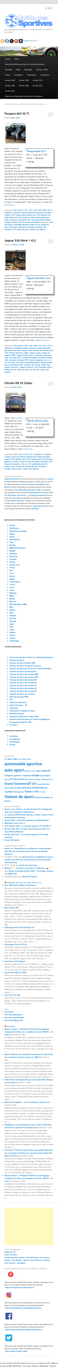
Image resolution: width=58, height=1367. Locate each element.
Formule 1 (13, 725)
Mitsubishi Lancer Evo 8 (14, 823)
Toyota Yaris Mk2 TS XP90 (15, 972)
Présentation (31, 75)
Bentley (12, 545)
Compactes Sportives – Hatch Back (24, 716)
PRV (44, 227)
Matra (11, 595)
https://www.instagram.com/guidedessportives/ (23, 1308)
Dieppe (6, 779)
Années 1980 (10, 85)
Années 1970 (37, 80)
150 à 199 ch (18, 345)
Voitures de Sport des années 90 (22, 691)
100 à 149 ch (18, 210)
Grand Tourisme (15, 784)
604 (51, 222)
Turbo (28, 791)
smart (11, 629)
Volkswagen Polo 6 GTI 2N (15, 944)
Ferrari (23, 484)
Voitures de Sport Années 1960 (22, 663)
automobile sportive (20, 224)
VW (52, 797)
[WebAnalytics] (9, 1207)
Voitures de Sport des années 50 (22, 680)
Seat (11, 626)
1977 (26, 210)
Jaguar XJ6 (45, 365)
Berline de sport (17, 365)
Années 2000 (37, 85)
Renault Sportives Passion (14, 1257)
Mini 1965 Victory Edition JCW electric (20, 885)
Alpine (12, 536)
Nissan (12, 610)
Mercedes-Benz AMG (18, 604)
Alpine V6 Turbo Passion (32, 1260)
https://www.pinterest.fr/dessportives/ (19, 1287)
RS (15, 792)
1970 (40, 345)
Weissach (7, 801)
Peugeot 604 (16, 222)
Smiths (7, 369)
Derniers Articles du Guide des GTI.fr (24, 883)
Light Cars (13, 708)
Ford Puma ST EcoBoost (14, 961)
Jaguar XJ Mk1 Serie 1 (25, 355)
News (18, 69)
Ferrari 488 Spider (11, 840)
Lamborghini (39, 484)
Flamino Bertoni (31, 466)
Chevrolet (13, 556)
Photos (7, 75)
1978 (35, 210)
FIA (22, 779)
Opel (11, 612)
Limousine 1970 (24, 220)
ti (12, 229)
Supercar (20, 792)
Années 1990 (24, 85)
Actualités (8, 69)
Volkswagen (14, 640)
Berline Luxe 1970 (33, 215)
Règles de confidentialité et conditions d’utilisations (23, 96)
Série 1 (50, 367)
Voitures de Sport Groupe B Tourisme (25, 665)
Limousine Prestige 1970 (18, 360)
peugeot (32, 227)
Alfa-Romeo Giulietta (18, 531)
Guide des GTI (9, 1252)
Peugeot (47, 220)
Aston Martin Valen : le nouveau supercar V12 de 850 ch (27, 826)
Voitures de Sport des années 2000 (23, 674)
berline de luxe (34, 224)
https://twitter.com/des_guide (16, 1351)
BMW (21, 490)
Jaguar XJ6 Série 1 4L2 (20, 240)
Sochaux (7, 229)
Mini (11, 607)
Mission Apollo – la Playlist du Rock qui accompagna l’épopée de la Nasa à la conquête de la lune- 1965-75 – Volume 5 (28, 1032)
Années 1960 (24, 80)
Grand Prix (49, 779)
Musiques (11, 1026)
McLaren (13, 601)
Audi (38, 490)
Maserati (12, 593)
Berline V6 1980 (28, 217)
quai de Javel (17, 469)
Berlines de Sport (16, 713)
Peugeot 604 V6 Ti (30, 40)
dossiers (35, 508)
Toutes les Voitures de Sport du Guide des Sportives (31, 657)
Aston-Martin (14, 539)
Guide (16, 59)
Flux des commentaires (14, 1017)
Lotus (16, 490)
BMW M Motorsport (17, 548)
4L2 (5, 362)
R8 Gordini (12, 495)
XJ (31, 369)
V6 (23, 222)
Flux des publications (13, 1014)
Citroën (17, 446)
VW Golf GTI (21, 495)
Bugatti (12, 550)
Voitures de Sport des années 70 (22, 685)
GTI (10, 699)
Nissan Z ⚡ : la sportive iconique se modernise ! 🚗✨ (27, 868)
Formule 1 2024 (42, 69)
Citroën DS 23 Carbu (18, 383)
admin (7, 848)
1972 (49, 345)
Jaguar (32, 353)
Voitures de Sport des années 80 (22, 688)
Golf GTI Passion (32, 1257)
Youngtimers (44, 75)
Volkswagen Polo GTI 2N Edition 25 (19, 927)
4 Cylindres (37, 454)
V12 (40, 792)
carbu (13, 466)
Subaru (12, 632)
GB (33, 365)
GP (43, 779)
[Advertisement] (29, 1226)
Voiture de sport (23, 229)
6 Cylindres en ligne (20, 348)
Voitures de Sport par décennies (22, 671)
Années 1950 (10, 80)
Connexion (8, 1011)
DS (23, 466)
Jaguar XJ (46, 353)
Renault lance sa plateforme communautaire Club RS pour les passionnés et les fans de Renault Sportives (27, 851)
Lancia (12, 584)
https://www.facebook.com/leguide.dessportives (23, 1329)
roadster (8, 791)
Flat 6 (26, 779)
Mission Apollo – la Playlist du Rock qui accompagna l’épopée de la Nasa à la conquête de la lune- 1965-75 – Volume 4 (28, 1178)
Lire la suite (10, 205)
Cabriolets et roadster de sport (22, 710)
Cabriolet (45, 770)
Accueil (7, 59)
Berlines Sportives (42, 217)
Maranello (45, 784)
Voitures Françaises (32, 222)
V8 (36, 791)
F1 (11, 779)
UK (15, 369)
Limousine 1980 (37, 220)
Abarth (12, 525)
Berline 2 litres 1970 (23, 459)
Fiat (11, 570)
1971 (44, 345)
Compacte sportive (12, 775)
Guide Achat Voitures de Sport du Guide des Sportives (25, 64)
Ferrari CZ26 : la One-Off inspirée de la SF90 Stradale (26, 820)
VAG (43, 792)
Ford (11, 573)
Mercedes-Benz (29, 490)
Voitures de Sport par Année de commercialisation (30, 668)
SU (12, 369)
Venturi (12, 638)
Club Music (21, 1263)
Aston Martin (22, 759)
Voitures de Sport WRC (19, 696)
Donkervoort (14, 564)
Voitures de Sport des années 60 (22, 682)
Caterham (13, 553)
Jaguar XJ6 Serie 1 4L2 (29, 367)
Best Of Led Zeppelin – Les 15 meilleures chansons (25, 1102)
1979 (40, 210)
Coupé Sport (45, 775)
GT (29, 783)
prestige (39, 227)
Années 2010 (10, 91)
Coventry (27, 365)
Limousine (14, 220)
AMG (15, 759)
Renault (12, 621)
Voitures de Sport (16, 660)
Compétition (18, 75)
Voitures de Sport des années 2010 (23, 677)
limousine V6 (23, 227)
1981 (49, 210)
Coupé (35, 775)
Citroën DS (30, 461)
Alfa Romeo (14, 528)
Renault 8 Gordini (30, 876)
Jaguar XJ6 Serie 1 (11, 367)
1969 (35, 345)
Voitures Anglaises (36, 360)
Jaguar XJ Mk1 (10, 355)
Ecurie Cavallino (10, 1254)
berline (43, 362)
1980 (44, 210)
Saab (11, 624)
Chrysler (12, 559)
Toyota (12, 635)
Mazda (12, 598)
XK (38, 369)
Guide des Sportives (12, 479)
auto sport (8, 224)
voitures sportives (17, 500)
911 (5, 759)
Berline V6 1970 (15, 217)
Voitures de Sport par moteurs (22, 694)
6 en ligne (11, 362)
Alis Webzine (17, 1260)
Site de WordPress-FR (13, 1020)
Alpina (12, 534)
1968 (26, 345)
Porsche (30, 484)
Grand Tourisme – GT (18, 705)
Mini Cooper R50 (11, 907)
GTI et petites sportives (33, 492)
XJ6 (34, 369)
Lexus (11, 587)
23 (30, 464)
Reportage (28, 69)
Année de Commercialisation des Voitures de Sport (32, 212)
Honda (12, 576)
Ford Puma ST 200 (12, 995)
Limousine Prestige (29, 357)
